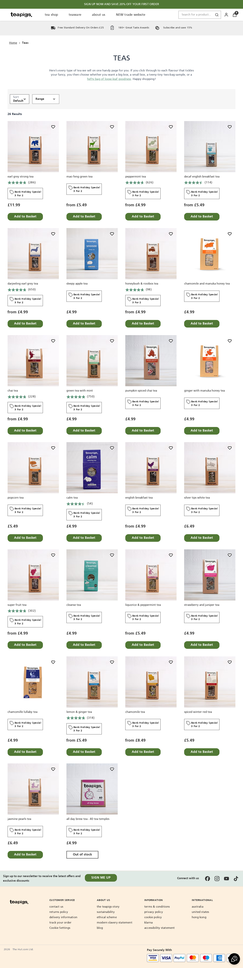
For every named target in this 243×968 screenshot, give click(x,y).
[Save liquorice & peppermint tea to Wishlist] (171, 555)
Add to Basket (25, 216)
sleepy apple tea (77, 283)
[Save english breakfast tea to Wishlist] (171, 448)
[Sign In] (226, 15)
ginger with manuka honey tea (204, 390)
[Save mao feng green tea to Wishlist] (112, 127)
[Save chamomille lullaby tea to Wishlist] (53, 662)
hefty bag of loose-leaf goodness (109, 79)
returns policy (58, 912)
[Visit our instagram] (217, 878)
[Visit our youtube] (226, 878)
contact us (56, 906)
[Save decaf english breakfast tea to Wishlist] (230, 127)
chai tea (13, 390)
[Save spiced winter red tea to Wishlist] (230, 662)
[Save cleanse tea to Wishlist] (112, 555)
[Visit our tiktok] (236, 878)
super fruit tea (17, 605)
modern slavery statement (114, 922)
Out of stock (82, 854)
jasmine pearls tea (19, 819)
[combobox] (199, 15)
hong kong (199, 917)
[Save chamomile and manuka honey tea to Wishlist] (230, 234)
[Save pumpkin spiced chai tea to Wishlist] (171, 341)
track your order (60, 922)
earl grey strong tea (20, 176)
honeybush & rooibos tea (141, 283)
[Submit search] (217, 15)
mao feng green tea (79, 176)
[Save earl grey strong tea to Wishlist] (53, 127)
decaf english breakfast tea (201, 176)
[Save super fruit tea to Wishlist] (53, 555)
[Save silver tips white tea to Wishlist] (230, 448)
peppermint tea (135, 176)
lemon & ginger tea (79, 712)
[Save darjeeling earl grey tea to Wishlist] (53, 234)
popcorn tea (16, 497)
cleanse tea (73, 605)
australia (197, 906)
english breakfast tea (139, 497)
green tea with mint (79, 390)
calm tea (72, 497)
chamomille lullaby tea (22, 712)
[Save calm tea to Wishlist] (112, 448)
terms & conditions (157, 906)
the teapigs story (108, 906)
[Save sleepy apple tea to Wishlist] (112, 234)
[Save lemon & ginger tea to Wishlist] (112, 662)
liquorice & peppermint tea (143, 605)
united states (200, 912)
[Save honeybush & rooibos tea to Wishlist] (171, 234)
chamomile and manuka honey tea (207, 283)
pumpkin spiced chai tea (141, 390)
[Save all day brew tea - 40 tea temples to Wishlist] (112, 769)
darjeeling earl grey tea (23, 283)
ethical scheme (107, 917)
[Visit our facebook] (207, 878)
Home (13, 43)
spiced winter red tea (198, 712)
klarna (148, 922)
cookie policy (153, 917)
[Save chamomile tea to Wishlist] (171, 662)
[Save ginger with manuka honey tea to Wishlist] (230, 341)
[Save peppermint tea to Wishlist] (171, 127)
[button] (234, 959)
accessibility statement (159, 928)
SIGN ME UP (100, 877)
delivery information (63, 917)
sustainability (106, 912)
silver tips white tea (197, 497)
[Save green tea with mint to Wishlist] (112, 341)
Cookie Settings (59, 928)
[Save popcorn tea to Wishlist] (53, 448)
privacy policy (153, 912)
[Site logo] (21, 15)
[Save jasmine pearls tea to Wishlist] (53, 769)
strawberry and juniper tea (201, 605)
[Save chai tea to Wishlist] (53, 341)
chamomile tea (135, 712)
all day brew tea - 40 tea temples (87, 819)
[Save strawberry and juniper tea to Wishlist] (230, 555)
